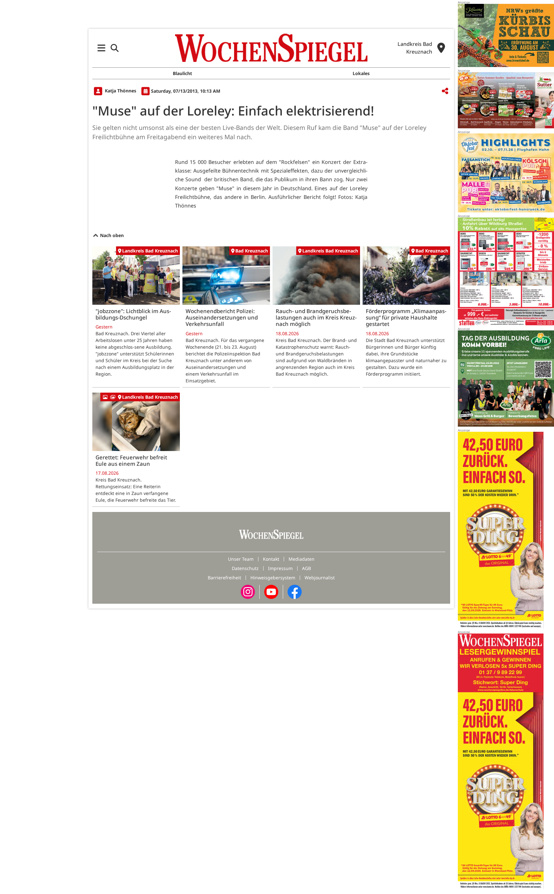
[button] (101, 48)
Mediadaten (302, 559)
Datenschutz (245, 568)
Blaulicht (182, 73)
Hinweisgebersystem (272, 578)
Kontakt (271, 559)
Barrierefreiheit (224, 578)
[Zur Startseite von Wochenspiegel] (271, 48)
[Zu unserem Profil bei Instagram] (248, 591)
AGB (306, 568)
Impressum (280, 568)
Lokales (361, 73)
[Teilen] (445, 91)
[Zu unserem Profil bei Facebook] (295, 591)
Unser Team (241, 559)
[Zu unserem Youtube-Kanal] (271, 591)
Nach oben (111, 235)
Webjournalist (320, 578)
